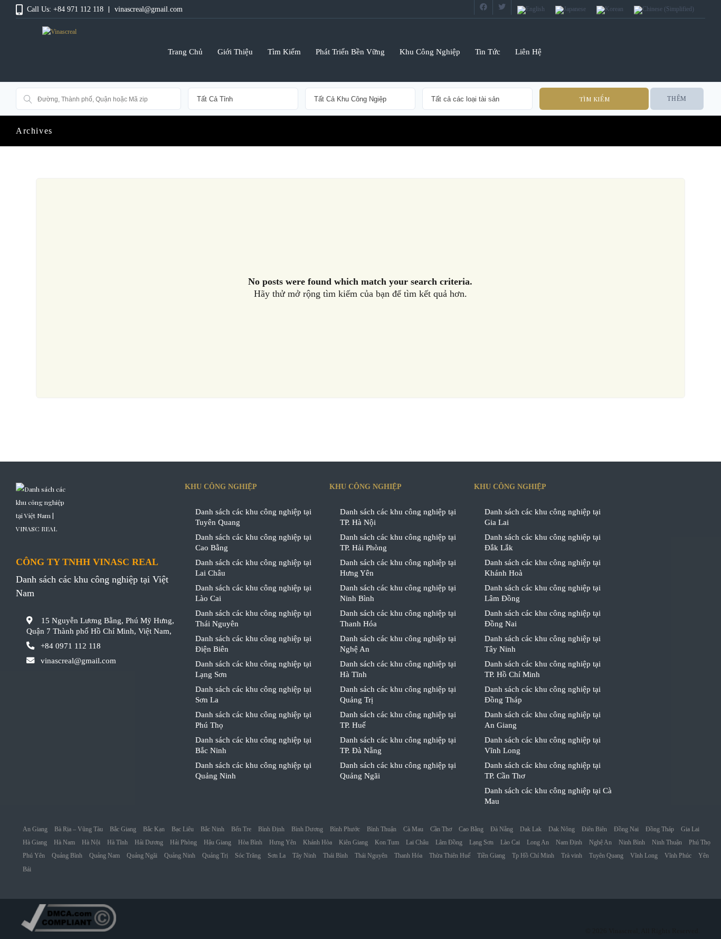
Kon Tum (387, 842)
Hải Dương (149, 842)
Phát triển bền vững (350, 51)
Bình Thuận (381, 829)
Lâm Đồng (448, 842)
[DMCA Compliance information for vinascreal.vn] (360, 918)
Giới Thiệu (235, 51)
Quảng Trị (215, 855)
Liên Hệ (528, 51)
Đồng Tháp (660, 829)
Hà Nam (64, 842)
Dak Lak (531, 829)
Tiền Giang (491, 855)
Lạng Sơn (481, 842)
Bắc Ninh (212, 829)
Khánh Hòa (317, 842)
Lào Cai (510, 842)
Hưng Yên (282, 842)
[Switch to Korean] (610, 10)
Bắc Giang (123, 829)
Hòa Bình (250, 842)
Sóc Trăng (248, 855)
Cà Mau (413, 829)
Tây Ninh (304, 855)
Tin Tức (487, 51)
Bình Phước (345, 829)
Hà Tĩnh (117, 842)
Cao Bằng (471, 829)
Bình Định (271, 829)
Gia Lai (690, 829)
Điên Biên (594, 829)
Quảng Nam (104, 855)
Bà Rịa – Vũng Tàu (78, 829)
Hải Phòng (183, 842)
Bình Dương (307, 829)
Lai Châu (417, 842)
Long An (538, 842)
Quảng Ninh (179, 855)
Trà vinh (571, 855)
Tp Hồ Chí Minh (533, 855)
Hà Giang (35, 842)
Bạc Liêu (183, 829)
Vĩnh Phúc (678, 855)
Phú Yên (34, 855)
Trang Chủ (185, 51)
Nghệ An (600, 842)
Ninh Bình (632, 842)
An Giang (35, 829)
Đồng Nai (626, 829)
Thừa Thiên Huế (449, 855)
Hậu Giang (217, 842)
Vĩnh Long (644, 855)
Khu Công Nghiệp (430, 51)
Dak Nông (561, 829)
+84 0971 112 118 (71, 645)
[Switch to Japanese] (570, 10)
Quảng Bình (67, 855)
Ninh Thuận (667, 842)
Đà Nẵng (501, 829)
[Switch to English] (531, 10)
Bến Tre (241, 829)
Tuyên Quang (606, 855)
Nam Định (569, 842)
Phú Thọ (699, 842)
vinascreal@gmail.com (149, 9)
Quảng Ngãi (142, 855)
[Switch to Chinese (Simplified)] (664, 10)
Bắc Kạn (154, 829)
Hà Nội (91, 842)
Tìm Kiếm (284, 51)
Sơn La (277, 855)
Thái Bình (335, 855)
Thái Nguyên (371, 855)
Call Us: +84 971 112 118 (65, 9)
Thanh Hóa (408, 855)
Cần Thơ (441, 829)
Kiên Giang (353, 842)
